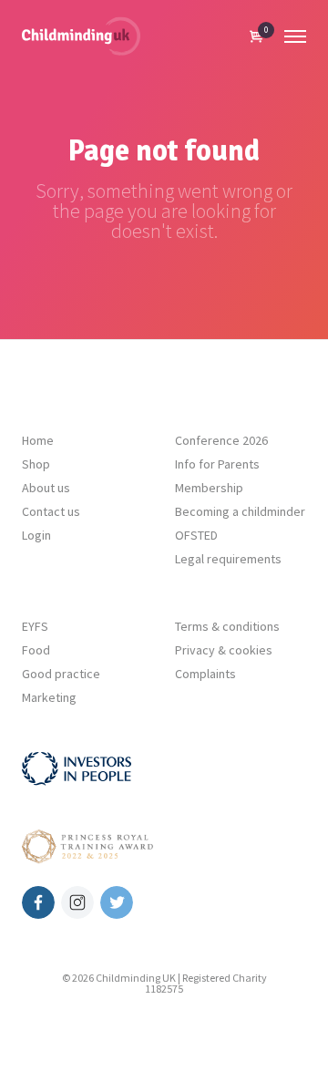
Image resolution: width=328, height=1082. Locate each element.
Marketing (49, 697)
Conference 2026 (221, 440)
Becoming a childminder (240, 511)
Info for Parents (217, 464)
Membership (209, 487)
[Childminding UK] (81, 36)
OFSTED (196, 535)
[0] (256, 36)
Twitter (116, 902)
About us (46, 487)
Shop (36, 464)
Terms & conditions (227, 626)
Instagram (77, 902)
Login (36, 535)
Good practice (61, 673)
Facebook (38, 902)
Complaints (205, 673)
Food (36, 650)
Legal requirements (228, 559)
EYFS (35, 626)
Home (38, 440)
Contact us (51, 511)
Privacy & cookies (223, 650)
